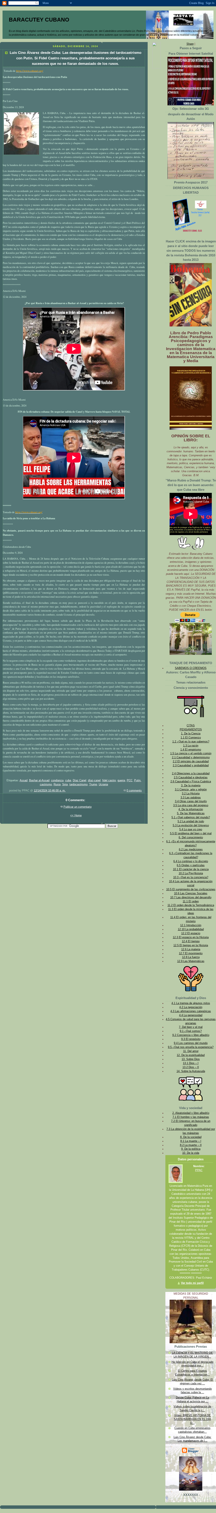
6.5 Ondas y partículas (191, 865)
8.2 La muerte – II (191, 1145)
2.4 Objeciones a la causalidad (190, 773)
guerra (121, 780)
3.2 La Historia (191, 793)
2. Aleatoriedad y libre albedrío (190, 1113)
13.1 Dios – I (190, 1063)
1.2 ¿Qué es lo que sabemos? (190, 741)
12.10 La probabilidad (191, 929)
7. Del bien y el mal (190, 1027)
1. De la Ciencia (190, 733)
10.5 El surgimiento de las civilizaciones (190, 889)
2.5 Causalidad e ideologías (191, 777)
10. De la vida (190, 1152)
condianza (57, 780)
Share (190, 43)
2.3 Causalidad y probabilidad (191, 765)
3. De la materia (190, 785)
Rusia (57, 784)
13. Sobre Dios (191, 1059)
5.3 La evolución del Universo (191, 825)
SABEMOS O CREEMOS (191, 668)
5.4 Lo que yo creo (190, 829)
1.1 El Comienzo (191, 737)
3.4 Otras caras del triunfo (191, 801)
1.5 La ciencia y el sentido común (190, 753)
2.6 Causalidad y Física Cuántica (190, 781)
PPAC (198, 1170)
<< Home (76, 815)
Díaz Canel (79, 780)
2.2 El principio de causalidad (191, 761)
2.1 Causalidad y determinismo (191, 757)
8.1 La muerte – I (190, 1141)
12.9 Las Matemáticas (190, 961)
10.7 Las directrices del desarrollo (190, 897)
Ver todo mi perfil (192, 1283)
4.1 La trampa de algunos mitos (190, 1003)
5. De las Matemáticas (191, 813)
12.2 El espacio (190, 933)
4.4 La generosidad (190, 1015)
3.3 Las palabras (191, 797)
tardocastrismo (78, 784)
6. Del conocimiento (191, 837)
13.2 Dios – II (190, 1067)
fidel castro (109, 780)
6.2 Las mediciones (191, 849)
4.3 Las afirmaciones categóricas (190, 1011)
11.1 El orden (191, 901)
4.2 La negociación (190, 1007)
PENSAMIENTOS (191, 729)
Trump (93, 784)
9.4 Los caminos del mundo (191, 1043)
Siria (65, 784)
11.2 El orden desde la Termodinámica (190, 905)
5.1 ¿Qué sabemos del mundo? (190, 817)
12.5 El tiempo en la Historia (190, 945)
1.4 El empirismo (190, 749)
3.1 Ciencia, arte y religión (191, 789)
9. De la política (190, 1148)
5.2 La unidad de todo (191, 821)
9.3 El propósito (190, 1039)
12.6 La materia (190, 949)
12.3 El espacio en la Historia (191, 937)
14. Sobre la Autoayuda (191, 1071)
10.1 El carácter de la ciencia (191, 869)
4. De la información (190, 809)
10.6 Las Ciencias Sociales (190, 893)
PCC (129, 780)
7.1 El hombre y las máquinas (191, 1117)
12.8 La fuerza (191, 957)
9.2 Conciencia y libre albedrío (190, 1035)
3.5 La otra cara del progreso (190, 805)
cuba (68, 780)
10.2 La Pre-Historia (191, 873)
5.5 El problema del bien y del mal (191, 833)
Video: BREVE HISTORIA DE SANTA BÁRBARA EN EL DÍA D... (192, 1419)
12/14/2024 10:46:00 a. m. (50, 790)
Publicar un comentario (77, 806)
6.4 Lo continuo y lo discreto (190, 861)
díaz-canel (94, 780)
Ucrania (103, 784)
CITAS (191, 725)
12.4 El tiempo (191, 941)
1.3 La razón (190, 745)
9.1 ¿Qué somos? (191, 1031)
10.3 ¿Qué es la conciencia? (190, 877)
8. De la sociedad (190, 1137)
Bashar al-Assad (39, 780)
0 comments (134, 790)
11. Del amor (190, 1051)
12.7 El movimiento (190, 953)
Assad (23, 780)
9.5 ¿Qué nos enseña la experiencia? (190, 1047)
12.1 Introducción (190, 925)
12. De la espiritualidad (191, 1055)
